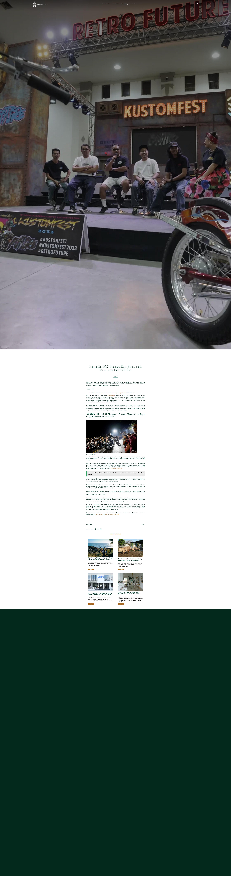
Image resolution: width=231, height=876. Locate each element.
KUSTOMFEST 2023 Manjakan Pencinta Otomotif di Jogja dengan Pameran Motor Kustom (112, 393)
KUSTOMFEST (112, 395)
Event (115, 376)
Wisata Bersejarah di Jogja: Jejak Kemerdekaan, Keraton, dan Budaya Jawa (129, 594)
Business (107, 4)
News (91, 569)
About (101, 4)
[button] (197, 4)
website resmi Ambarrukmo (112, 514)
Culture (121, 569)
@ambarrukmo (99, 514)
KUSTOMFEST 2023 (116, 468)
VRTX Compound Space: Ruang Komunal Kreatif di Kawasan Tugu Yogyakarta (100, 594)
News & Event (115, 4)
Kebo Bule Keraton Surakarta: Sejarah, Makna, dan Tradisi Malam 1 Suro (130, 559)
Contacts (135, 4)
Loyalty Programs (126, 4)
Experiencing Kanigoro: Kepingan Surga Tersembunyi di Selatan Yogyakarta (100, 558)
